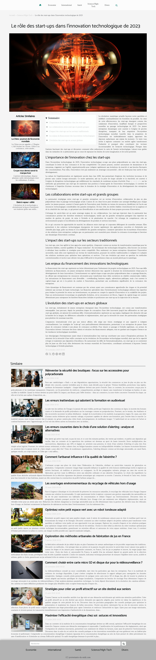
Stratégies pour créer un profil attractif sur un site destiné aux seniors (88, 589)
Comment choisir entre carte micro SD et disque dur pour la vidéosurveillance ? (93, 562)
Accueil (12, 15)
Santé (79, 5)
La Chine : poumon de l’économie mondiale (25, 140)
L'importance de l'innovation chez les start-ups (67, 122)
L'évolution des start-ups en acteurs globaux (66, 140)
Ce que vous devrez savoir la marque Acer (25, 172)
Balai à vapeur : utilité (25, 202)
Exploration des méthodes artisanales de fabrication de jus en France (87, 536)
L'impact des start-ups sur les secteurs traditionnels (69, 131)
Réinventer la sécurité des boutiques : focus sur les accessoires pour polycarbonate (87, 372)
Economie (52, 5)
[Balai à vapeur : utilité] (25, 192)
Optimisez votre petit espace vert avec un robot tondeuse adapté (85, 509)
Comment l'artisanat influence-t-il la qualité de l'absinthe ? (81, 457)
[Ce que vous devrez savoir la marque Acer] (25, 160)
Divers (107, 5)
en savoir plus (135, 181)
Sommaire (54, 118)
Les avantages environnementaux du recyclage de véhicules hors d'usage (90, 483)
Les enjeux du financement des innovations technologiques (72, 136)
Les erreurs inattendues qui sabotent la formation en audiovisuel (85, 400)
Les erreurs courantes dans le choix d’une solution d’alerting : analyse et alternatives (89, 429)
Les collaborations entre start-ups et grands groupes (69, 127)
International (66, 5)
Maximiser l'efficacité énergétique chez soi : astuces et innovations (86, 615)
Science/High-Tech (93, 5)
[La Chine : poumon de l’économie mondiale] (25, 128)
